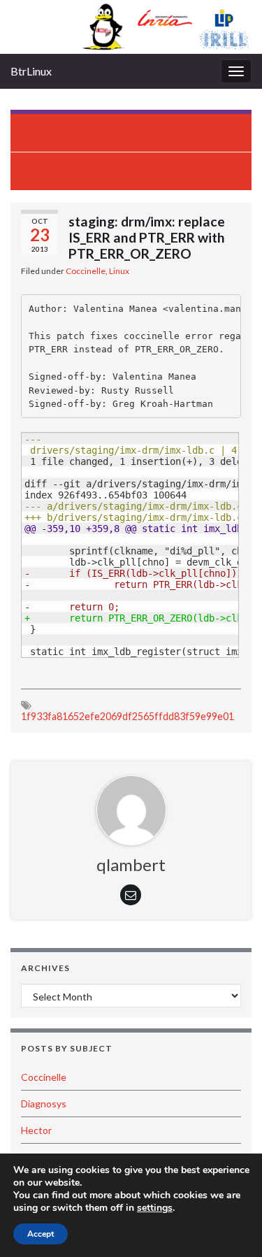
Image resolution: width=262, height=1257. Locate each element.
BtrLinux (31, 71)
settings (155, 1208)
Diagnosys (43, 1103)
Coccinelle (85, 271)
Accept (40, 1234)
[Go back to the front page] (131, 27)
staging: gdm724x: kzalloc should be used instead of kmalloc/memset (138, 133)
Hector (36, 1130)
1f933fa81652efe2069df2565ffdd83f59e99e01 (127, 716)
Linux (119, 271)
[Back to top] (230, 1225)
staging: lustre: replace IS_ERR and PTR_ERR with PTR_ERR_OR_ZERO (131, 171)
